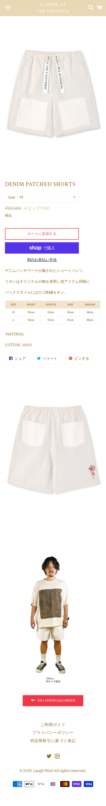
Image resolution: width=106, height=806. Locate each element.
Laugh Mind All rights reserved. (59, 770)
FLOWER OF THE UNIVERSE (53, 8)
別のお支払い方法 (42, 260)
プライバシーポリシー (53, 732)
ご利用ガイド (53, 724)
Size (11, 197)
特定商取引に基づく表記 (53, 741)
